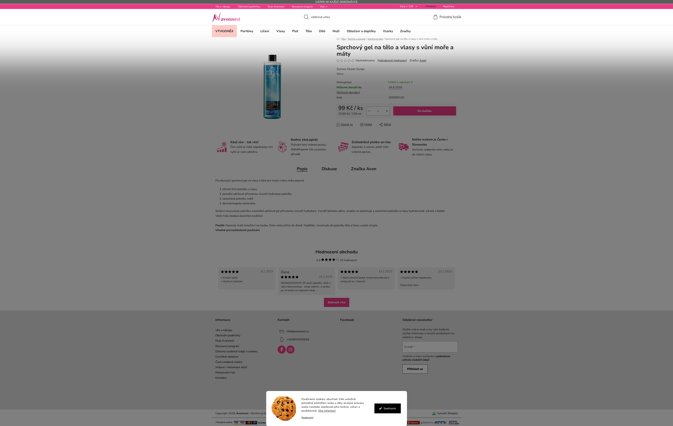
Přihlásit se (415, 369)
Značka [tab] (363, 169)
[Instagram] (290, 349)
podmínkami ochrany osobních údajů (426, 358)
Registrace (448, 6)
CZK (411, 6)
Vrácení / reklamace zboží (231, 367)
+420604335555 (297, 339)
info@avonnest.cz (297, 331)
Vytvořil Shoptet (447, 413)
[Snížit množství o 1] (369, 111)
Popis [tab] (302, 169)
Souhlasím (390, 408)
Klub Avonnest (276, 6)
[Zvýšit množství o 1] (387, 111)
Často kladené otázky (228, 362)
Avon (423, 60)
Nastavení (307, 417)
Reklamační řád (225, 372)
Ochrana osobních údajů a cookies (236, 351)
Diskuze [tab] (329, 169)
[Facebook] (282, 349)
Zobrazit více (337, 302)
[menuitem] (224, 31)
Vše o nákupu (222, 6)
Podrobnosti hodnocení (392, 60)
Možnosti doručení (348, 92)
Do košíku (425, 111)
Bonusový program (302, 6)
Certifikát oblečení (226, 357)
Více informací (327, 410)
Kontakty (221, 378)
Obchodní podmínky (249, 6)
